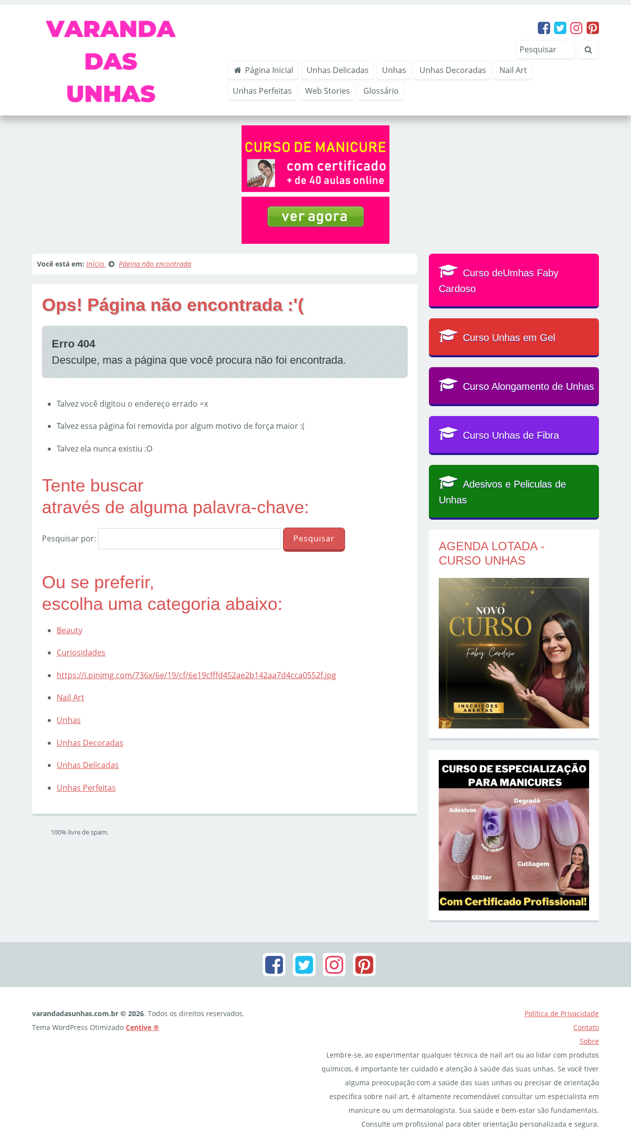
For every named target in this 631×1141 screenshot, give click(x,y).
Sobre (589, 1041)
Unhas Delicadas (338, 70)
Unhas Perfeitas (262, 90)
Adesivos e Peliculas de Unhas (502, 492)
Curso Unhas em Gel (509, 337)
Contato (586, 1027)
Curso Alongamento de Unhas (528, 386)
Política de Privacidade (562, 1013)
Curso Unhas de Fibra (511, 435)
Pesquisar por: (69, 538)
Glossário (381, 90)
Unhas (394, 70)
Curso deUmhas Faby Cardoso (499, 280)
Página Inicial (268, 70)
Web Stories (327, 90)
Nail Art (513, 70)
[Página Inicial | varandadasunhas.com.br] (122, 59)
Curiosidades (81, 652)
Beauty (69, 630)
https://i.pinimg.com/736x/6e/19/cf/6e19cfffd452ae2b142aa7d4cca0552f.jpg (196, 675)
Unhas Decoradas (453, 70)
